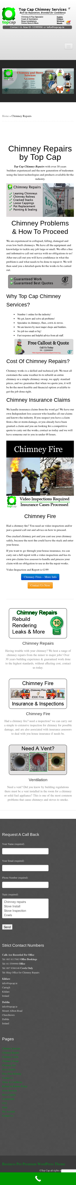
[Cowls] (25, 915)
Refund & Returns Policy (14, 1086)
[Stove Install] (25, 906)
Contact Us (7, 1077)
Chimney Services (11, 1048)
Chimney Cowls (10, 1056)
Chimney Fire (9, 1065)
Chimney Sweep (10, 1061)
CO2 (4, 1103)
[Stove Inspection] (25, 910)
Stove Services (9, 1090)
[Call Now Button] (38, 1178)
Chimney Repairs (10, 1052)
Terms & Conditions (12, 1082)
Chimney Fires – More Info (40, 577)
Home (5, 116)
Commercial (8, 1098)
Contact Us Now (40, 585)
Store (4, 1107)
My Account (8, 1111)
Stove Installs (9, 1069)
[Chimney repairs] (25, 902)
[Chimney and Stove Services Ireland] (38, 18)
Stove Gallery (9, 1094)
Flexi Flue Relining (11, 1073)
